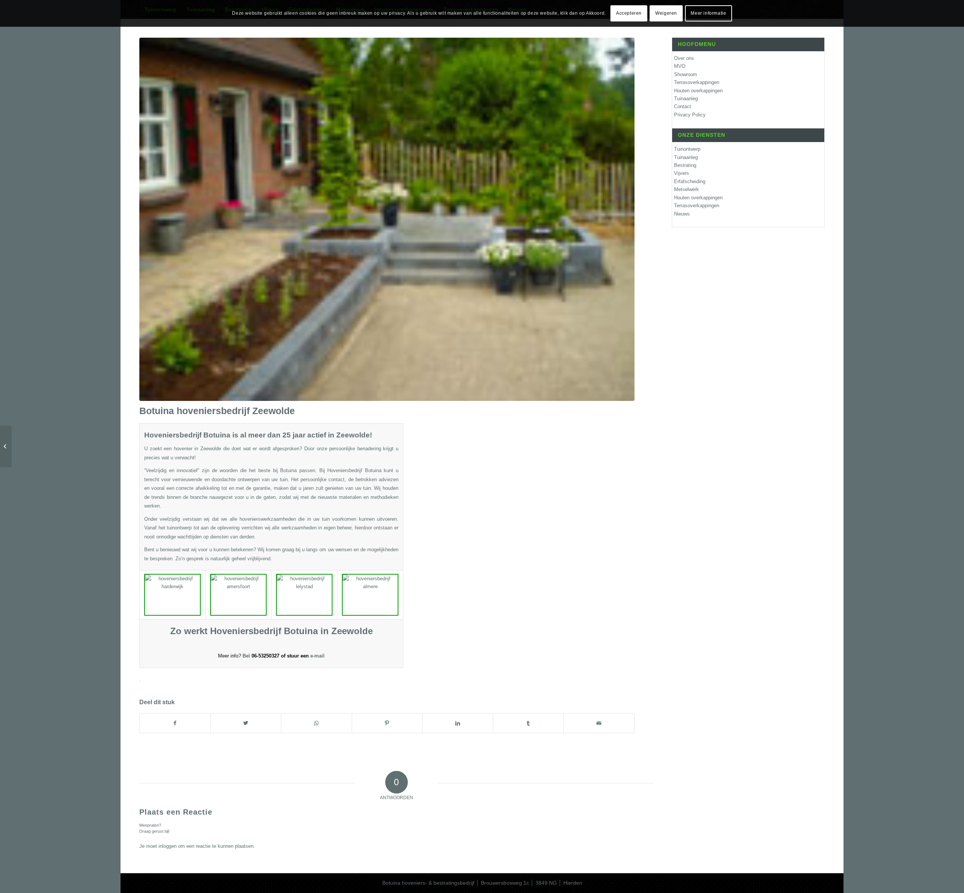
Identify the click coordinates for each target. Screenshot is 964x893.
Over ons (684, 58)
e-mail (317, 656)
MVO (679, 66)
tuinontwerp (179, 528)
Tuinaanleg (686, 98)
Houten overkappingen (698, 90)
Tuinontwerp (687, 149)
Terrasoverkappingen (696, 82)
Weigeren (666, 13)
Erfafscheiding (689, 181)
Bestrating (685, 165)
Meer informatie (708, 13)
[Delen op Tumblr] (528, 723)
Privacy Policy (690, 115)
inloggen (168, 846)
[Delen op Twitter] (246, 723)
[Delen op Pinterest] (387, 723)
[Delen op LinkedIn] (458, 723)
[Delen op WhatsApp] (316, 723)
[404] (6, 446)
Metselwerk (686, 189)
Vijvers (681, 173)
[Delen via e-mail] (599, 723)
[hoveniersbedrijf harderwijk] (387, 219)
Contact (682, 106)
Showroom (685, 74)
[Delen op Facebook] (175, 723)
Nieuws (682, 214)
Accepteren (629, 13)
